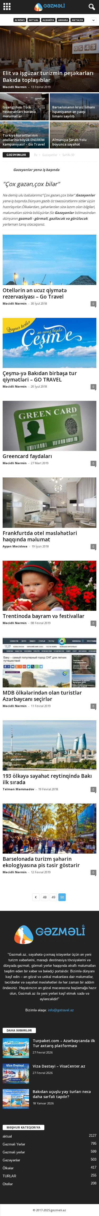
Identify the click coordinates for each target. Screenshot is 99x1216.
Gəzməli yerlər (14, 1152)
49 (53, 897)
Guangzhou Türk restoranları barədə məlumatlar (19, 111)
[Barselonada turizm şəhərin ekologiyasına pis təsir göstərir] (49, 829)
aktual (34, 20)
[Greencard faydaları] (49, 426)
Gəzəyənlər (49, 155)
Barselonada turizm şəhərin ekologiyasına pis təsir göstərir (41, 862)
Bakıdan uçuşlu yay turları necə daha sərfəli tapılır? (62, 1094)
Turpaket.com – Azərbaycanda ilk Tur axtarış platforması (64, 1043)
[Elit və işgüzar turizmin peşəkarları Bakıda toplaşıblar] (49, 59)
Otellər (8, 1184)
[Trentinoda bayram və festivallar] (49, 586)
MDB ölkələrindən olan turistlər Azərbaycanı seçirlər (42, 696)
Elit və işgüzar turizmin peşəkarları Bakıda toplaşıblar (48, 76)
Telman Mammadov (18, 789)
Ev (35, 155)
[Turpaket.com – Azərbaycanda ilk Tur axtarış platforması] (16, 1048)
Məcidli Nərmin (15, 87)
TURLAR (9, 1176)
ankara (63, 20)
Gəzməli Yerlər (14, 1144)
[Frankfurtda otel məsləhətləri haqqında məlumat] (49, 502)
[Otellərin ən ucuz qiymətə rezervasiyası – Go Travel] (49, 260)
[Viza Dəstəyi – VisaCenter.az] (16, 1073)
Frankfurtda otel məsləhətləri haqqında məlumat (40, 536)
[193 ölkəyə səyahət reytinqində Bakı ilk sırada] (49, 745)
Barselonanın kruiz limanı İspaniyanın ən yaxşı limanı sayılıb (73, 111)
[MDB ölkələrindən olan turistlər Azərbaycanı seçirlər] (49, 662)
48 (44, 897)
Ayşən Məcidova (15, 546)
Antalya (77, 20)
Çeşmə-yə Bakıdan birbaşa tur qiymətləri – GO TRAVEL (40, 376)
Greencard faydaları (27, 456)
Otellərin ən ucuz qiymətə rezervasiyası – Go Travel (35, 293)
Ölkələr (8, 1168)
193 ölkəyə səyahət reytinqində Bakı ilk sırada (47, 779)
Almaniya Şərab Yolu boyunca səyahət (69, 142)
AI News (20, 20)
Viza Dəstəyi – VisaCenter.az (59, 1066)
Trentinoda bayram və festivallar (43, 616)
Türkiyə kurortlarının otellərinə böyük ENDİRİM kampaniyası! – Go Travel (24, 140)
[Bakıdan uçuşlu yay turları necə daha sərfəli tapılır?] (16, 1099)
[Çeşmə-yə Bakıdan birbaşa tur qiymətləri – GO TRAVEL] (49, 343)
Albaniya (48, 20)
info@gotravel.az (61, 1010)
